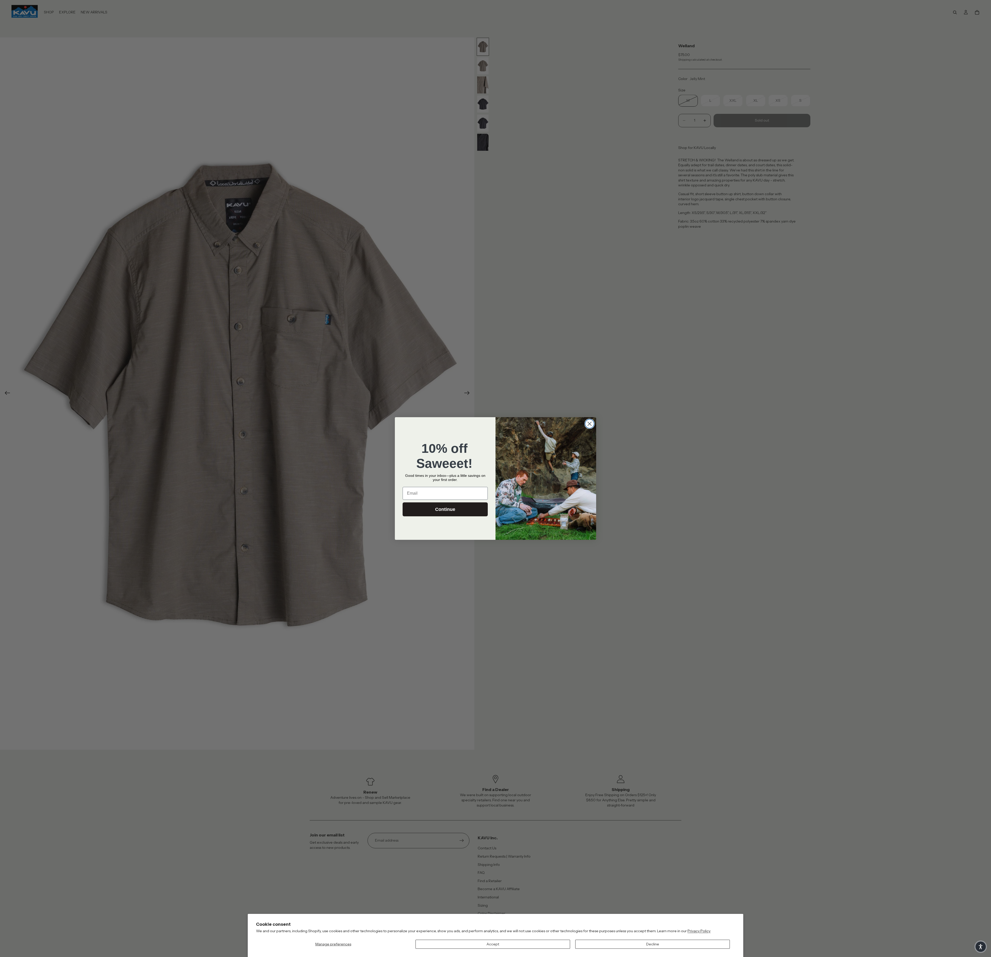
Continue (445, 509)
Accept (492, 944)
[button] (980, 946)
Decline (652, 944)
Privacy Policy (699, 931)
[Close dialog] (589, 423)
